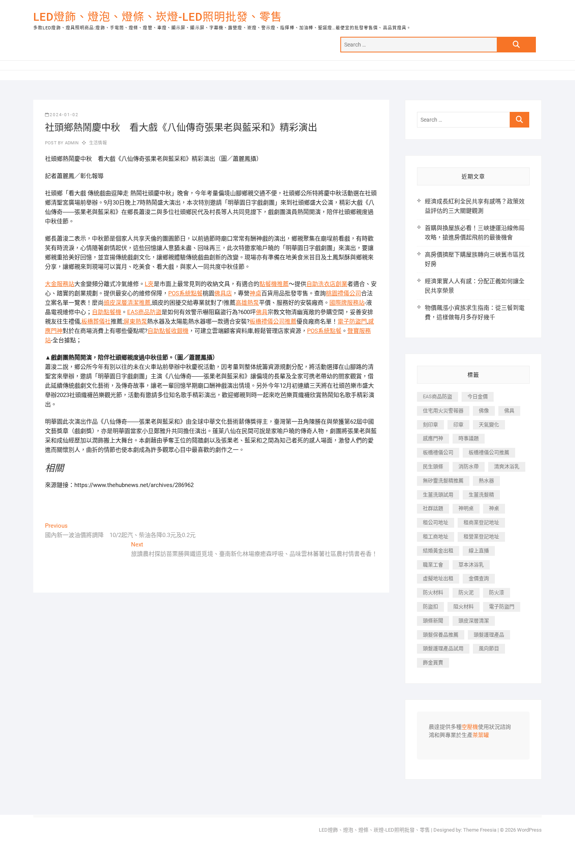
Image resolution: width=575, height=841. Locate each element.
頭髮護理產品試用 (443, 648)
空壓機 (470, 727)
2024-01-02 (64, 114)
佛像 (484, 410)
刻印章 (430, 425)
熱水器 (486, 480)
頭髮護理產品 (489, 635)
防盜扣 (430, 606)
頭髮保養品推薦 (440, 635)
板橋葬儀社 (96, 321)
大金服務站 (59, 284)
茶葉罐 (481, 735)
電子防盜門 (352, 321)
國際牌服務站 (347, 302)
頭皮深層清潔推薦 (127, 302)
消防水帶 (468, 466)
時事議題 (468, 438)
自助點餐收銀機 (168, 330)
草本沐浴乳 (471, 565)
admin (71, 143)
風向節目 (489, 648)
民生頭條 (433, 466)
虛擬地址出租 (438, 578)
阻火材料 (463, 606)
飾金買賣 (433, 662)
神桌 (255, 293)
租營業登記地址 (481, 536)
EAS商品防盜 (144, 312)
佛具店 (223, 293)
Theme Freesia (479, 830)
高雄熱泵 (247, 302)
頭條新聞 (433, 621)
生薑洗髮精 (481, 495)
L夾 (149, 284)
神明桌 (466, 508)
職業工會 (433, 565)
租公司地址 (435, 522)
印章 (458, 425)
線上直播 (479, 550)
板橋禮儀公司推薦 (273, 321)
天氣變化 (489, 425)
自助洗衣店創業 (326, 284)
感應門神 (433, 438)
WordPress (529, 830)
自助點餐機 (106, 312)
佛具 (262, 312)
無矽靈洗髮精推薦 (443, 480)
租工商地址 (435, 536)
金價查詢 (479, 578)
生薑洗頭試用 (438, 495)
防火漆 (496, 592)
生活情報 (98, 143)
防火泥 (466, 592)
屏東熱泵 (135, 321)
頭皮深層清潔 (473, 621)
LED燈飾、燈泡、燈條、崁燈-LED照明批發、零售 (157, 17)
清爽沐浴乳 (506, 466)
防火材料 (433, 592)
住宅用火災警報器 (443, 410)
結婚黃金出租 (438, 550)
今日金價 (477, 396)
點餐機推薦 (274, 284)
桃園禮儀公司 (343, 293)
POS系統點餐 (185, 293)
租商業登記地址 (481, 522)
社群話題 (433, 508)
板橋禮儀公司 (438, 452)
